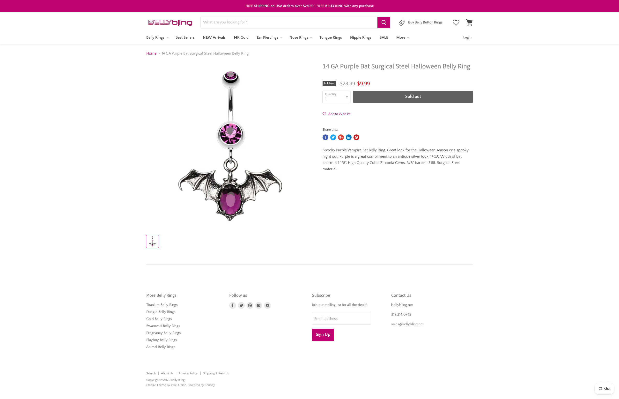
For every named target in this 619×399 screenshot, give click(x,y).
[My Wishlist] (456, 23)
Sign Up (323, 334)
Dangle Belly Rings (161, 312)
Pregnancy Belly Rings (163, 333)
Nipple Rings (360, 37)
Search (151, 373)
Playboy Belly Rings (161, 340)
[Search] (383, 22)
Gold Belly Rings (159, 319)
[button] (336, 114)
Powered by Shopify (201, 385)
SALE (384, 37)
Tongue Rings (330, 37)
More (401, 37)
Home (151, 53)
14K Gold (241, 37)
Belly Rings (155, 37)
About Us (167, 373)
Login (467, 37)
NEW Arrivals (214, 37)
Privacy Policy (188, 373)
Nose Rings (299, 37)
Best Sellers (185, 37)
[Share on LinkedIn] (349, 137)
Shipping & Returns (216, 373)
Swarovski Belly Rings (163, 326)
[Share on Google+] (341, 137)
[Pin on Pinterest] (356, 137)
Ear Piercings (268, 37)
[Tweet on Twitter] (333, 137)
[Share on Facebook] (325, 137)
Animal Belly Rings (160, 347)
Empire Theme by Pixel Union (166, 385)
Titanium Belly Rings (162, 305)
